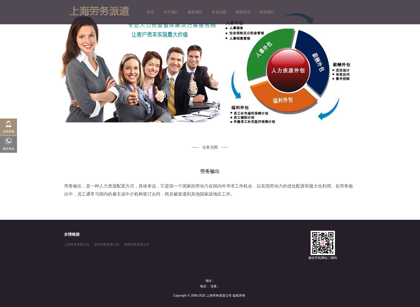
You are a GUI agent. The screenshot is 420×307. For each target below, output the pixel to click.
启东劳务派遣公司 (106, 244)
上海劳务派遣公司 (76, 244)
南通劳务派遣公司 (136, 244)
